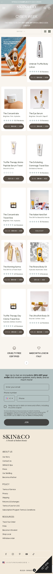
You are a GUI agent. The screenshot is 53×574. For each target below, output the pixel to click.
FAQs (4, 526)
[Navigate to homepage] (26, 438)
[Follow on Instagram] (13, 554)
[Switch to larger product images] (45, 31)
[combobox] (9, 398)
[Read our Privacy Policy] (47, 411)
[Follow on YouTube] (26, 554)
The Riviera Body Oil (38, 266)
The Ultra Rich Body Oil (39, 315)
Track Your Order (9, 522)
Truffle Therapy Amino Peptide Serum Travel (13, 164)
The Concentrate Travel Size (11, 216)
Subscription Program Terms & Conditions (18, 510)
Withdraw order (8, 538)
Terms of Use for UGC (11, 506)
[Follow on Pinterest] (19, 554)
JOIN (26, 422)
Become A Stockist (9, 530)
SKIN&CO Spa (7, 465)
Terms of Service (9, 489)
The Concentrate (11, 113)
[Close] (34, 570)
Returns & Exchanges (10, 501)
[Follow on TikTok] (33, 554)
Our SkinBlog (7, 473)
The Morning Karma (12, 266)
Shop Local (6, 534)
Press (4, 469)
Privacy (5, 493)
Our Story (6, 457)
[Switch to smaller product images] (49, 31)
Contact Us (6, 461)
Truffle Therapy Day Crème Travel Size (12, 317)
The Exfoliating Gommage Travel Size (39, 164)
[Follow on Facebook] (6, 554)
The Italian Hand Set (38, 214)
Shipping (5, 497)
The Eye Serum (36, 113)
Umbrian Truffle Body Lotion (38, 65)
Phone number (10, 392)
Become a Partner (9, 477)
